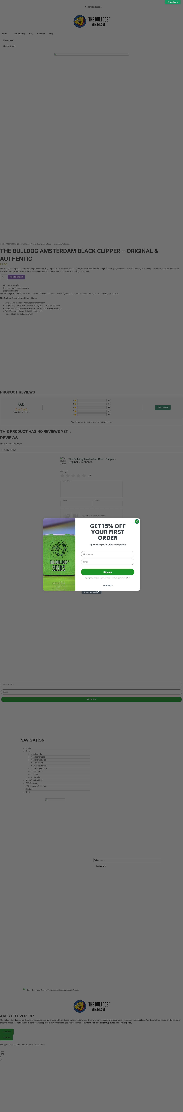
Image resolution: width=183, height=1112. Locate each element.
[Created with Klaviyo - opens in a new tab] (91, 592)
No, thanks (108, 585)
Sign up (107, 572)
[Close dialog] (137, 521)
